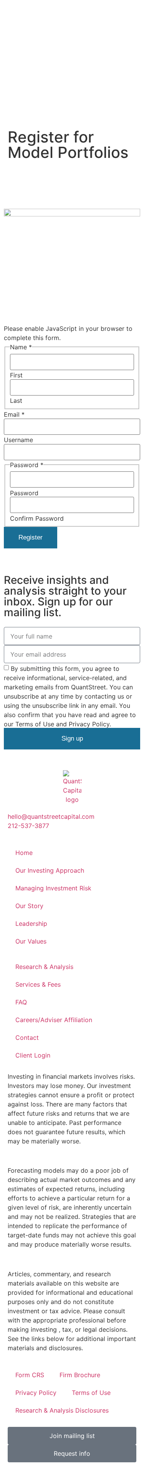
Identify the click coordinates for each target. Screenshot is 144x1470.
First (16, 375)
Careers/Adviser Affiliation (53, 1020)
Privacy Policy (35, 1392)
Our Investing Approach (49, 870)
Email (14, 414)
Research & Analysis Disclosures (62, 1410)
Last (16, 400)
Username (18, 440)
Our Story (29, 906)
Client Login (32, 1055)
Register (30, 537)
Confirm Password (37, 518)
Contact (27, 1037)
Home (24, 853)
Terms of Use (91, 1392)
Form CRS (29, 1375)
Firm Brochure (80, 1375)
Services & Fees (38, 984)
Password (24, 493)
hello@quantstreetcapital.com (51, 816)
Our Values (30, 941)
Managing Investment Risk (53, 888)
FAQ (21, 1002)
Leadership (31, 923)
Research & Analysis (44, 967)
